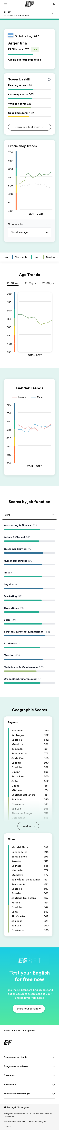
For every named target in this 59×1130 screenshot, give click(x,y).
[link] (17, 13)
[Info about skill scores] (49, 79)
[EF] (29, 4)
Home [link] (7, 1030)
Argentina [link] (30, 1030)
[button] (5, 4)
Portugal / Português (18, 1107)
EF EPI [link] (17, 1030)
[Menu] (52, 13)
